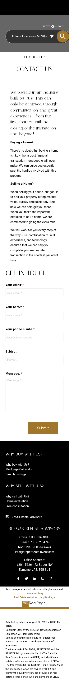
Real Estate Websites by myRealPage (34, 597)
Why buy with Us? (17, 464)
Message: (13, 373)
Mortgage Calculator (19, 469)
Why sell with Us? (17, 496)
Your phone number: (20, 329)
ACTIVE (46, 26)
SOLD (60, 26)
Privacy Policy (34, 593)
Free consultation (17, 506)
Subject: (11, 351)
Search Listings (16, 474)
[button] (18, 578)
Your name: (14, 307)
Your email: (14, 285)
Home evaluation (17, 501)
